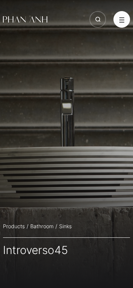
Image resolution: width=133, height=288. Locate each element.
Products (14, 226)
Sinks (65, 226)
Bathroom (42, 226)
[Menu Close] (121, 19)
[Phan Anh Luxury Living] (25, 19)
